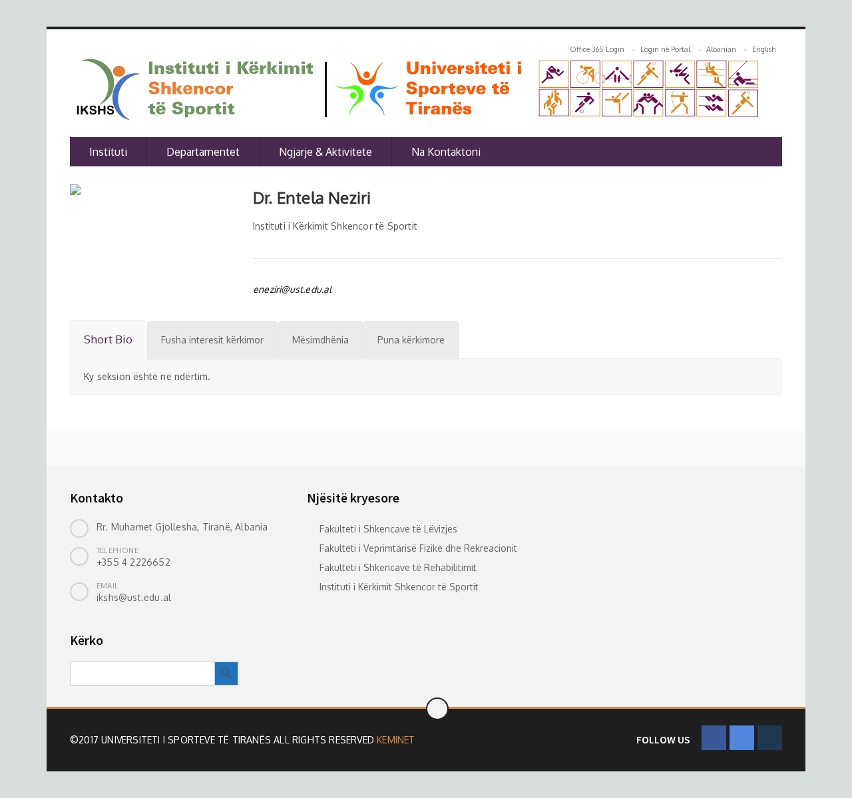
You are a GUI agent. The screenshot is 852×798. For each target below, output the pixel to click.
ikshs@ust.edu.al (134, 597)
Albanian (721, 49)
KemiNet (396, 739)
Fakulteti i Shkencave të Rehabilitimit (398, 567)
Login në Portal (665, 49)
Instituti (108, 151)
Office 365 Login (597, 49)
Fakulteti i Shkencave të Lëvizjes (388, 528)
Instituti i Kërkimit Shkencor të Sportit (399, 586)
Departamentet (203, 151)
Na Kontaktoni (446, 151)
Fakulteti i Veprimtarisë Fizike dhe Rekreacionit (418, 548)
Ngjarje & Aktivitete (325, 151)
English (763, 49)
